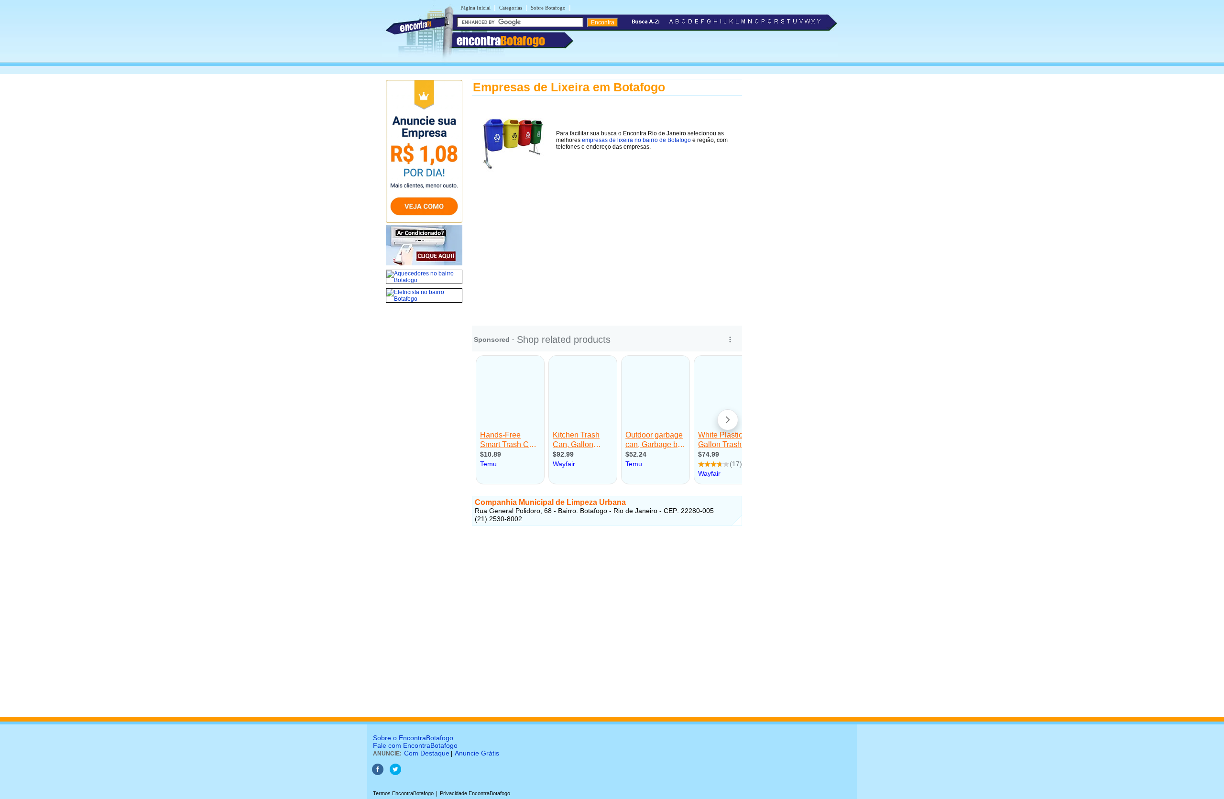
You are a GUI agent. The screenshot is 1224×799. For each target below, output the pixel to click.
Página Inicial (475, 8)
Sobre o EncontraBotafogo (413, 738)
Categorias (510, 8)
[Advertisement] (607, 243)
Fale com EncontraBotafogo (415, 745)
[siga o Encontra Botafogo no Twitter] (395, 773)
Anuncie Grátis (477, 753)
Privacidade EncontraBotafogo (475, 793)
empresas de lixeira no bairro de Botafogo (636, 140)
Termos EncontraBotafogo (403, 793)
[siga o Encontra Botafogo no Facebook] (377, 773)
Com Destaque (426, 753)
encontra (501, 40)
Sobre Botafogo (548, 8)
